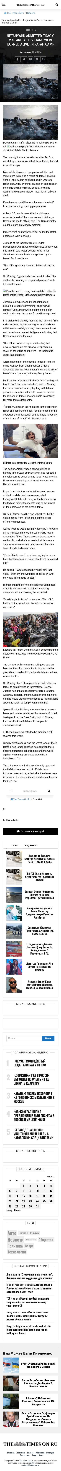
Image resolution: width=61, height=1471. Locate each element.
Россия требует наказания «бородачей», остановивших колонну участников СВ (27, 1302)
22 (23, 1201)
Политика (15, 1246)
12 (51, 1191)
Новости (30, 13)
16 (30, 1196)
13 (10, 1196)
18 (44, 1196)
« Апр (9, 1210)
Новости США (31, 1239)
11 (44, 1191)
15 (23, 1196)
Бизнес (23, 1233)
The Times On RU (15, 13)
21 (16, 1201)
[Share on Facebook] (17, 59)
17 (37, 1196)
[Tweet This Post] (24, 59)
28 (16, 1206)
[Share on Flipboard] (30, 59)
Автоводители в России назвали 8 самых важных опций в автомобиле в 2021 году (29, 1288)
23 (30, 1201)
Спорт (29, 1245)
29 (23, 1206)
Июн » (17, 1210)
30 (30, 1206)
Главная (10, 1452)
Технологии (17, 1251)
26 (51, 1201)
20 (9, 1201)
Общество (45, 1239)
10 (37, 1191)
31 (37, 1206)
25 (44, 1201)
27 (10, 1206)
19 (51, 1196)
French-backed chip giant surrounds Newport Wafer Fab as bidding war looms (28, 1329)
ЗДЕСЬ (32, 1462)
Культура (34, 1232)
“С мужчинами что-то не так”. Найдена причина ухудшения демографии (29, 1276)
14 (16, 1196)
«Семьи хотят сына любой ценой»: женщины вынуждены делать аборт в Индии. (27, 1315)
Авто (12, 1233)
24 (37, 1201)
